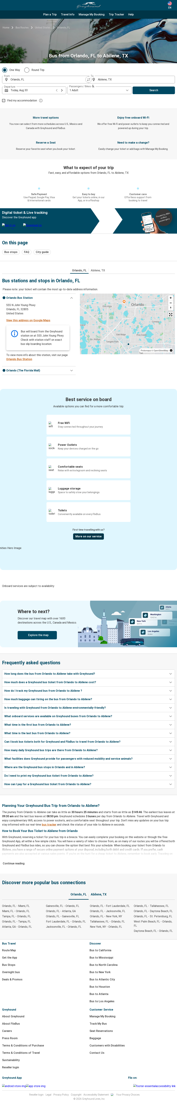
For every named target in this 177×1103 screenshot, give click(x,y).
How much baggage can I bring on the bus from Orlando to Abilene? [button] (48, 699)
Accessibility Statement (96, 1094)
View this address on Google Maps (28, 320)
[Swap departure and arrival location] (88, 79)
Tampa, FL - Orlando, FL (16, 916)
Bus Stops (8, 965)
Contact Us (97, 1052)
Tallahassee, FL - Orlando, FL (107, 921)
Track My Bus (98, 1023)
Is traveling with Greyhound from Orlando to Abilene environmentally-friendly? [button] (55, 707)
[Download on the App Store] (35, 1086)
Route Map (9, 950)
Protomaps (146, 350)
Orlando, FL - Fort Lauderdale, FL (110, 906)
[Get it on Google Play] (14, 1086)
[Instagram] (129, 1086)
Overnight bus (11, 972)
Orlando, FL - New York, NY (106, 916)
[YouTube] (130, 1086)
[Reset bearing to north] (170, 307)
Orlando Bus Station (19, 359)
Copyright (76, 1094)
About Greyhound (13, 1016)
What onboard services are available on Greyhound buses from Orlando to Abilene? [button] (58, 716)
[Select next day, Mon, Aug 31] (62, 90)
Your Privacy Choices (128, 1094)
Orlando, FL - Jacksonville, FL (107, 911)
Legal (48, 1094)
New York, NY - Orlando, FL (106, 926)
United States (43, 27)
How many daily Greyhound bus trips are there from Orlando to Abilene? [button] (51, 750)
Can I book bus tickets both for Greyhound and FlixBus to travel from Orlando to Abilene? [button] (62, 741)
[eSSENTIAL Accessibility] (155, 1086)
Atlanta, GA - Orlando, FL (17, 926)
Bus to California (100, 950)
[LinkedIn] (131, 1086)
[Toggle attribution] (171, 350)
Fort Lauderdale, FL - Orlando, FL (66, 921)
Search (153, 90)
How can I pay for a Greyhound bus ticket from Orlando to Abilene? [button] (47, 784)
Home (6, 27)
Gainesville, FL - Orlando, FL (62, 906)
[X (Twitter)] (132, 1086)
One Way (14, 70)
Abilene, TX (98, 270)
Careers (7, 1031)
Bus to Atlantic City (102, 979)
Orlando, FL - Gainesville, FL (62, 916)
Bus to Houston (100, 986)
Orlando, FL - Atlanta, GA (61, 911)
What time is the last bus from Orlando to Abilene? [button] (37, 733)
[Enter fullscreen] (170, 314)
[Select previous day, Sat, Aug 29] (57, 90)
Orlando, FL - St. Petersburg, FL (153, 916)
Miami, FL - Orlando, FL (16, 911)
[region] (127, 324)
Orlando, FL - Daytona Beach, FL (153, 911)
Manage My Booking (102, 1016)
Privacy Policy (61, 1094)
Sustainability (11, 1060)
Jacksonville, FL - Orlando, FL (63, 926)
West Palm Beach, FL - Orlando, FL (153, 923)
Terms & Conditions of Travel (21, 1052)
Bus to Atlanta (99, 994)
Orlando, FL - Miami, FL (16, 906)
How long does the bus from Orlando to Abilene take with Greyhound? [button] (49, 673)
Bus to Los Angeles (102, 1001)
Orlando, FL (63, 27)
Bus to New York (100, 972)
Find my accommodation (22, 100)
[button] (39, 298)
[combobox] (48, 80)
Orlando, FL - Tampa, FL (16, 921)
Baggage (95, 1038)
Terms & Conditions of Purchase (23, 1045)
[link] (88, 624)
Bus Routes (22, 27)
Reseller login (10, 1067)
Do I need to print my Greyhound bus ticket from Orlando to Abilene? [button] (49, 775)
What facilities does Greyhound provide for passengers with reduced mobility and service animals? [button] (68, 758)
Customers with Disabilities (107, 1045)
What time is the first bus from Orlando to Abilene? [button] (37, 724)
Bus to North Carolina (104, 965)
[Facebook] (128, 1086)
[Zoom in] (170, 297)
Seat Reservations (101, 1031)
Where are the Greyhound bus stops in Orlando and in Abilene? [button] (44, 767)
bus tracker (49, 824)
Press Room (10, 1038)
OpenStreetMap (160, 350)
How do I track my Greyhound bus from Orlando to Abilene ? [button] (43, 690)
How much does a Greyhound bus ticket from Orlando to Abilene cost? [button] (50, 682)
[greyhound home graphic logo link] (88, 5)
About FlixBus (11, 1023)
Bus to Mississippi (101, 957)
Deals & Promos (12, 979)
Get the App (9, 957)
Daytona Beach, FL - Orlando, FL (153, 931)
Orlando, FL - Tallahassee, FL (151, 906)
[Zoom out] (170, 302)
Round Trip (37, 70)
